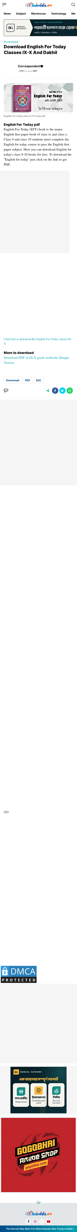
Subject (21, 13)
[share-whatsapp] (70, 390)
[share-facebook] (55, 390)
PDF (27, 380)
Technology (58, 13)
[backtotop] (38, 1203)
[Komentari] (6, 390)
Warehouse (38, 13)
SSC (38, 380)
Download (11, 42)
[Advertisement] (38, 210)
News (7, 13)
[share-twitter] (62, 390)
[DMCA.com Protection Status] (18, 974)
